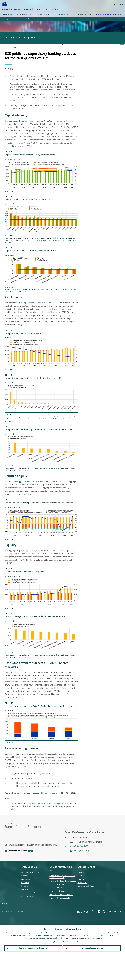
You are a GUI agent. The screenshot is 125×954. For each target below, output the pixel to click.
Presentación (7, 14)
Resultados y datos (64, 14)
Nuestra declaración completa (46, 942)
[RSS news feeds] (120, 911)
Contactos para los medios (32, 893)
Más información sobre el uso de (77, 942)
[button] (118, 4)
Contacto (25, 883)
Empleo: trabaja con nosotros (33, 872)
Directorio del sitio (9, 903)
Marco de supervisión (23, 14)
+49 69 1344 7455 (80, 846)
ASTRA (80, 876)
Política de (57, 884)
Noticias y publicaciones (83, 14)
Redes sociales (27, 896)
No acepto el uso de (92, 948)
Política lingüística (56, 888)
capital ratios (27, 121)
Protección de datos (57, 891)
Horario (24, 889)
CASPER (81, 879)
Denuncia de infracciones (88, 886)
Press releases (33, 19)
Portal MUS (82, 883)
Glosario (24, 876)
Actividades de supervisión (44, 14)
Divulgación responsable (59, 898)
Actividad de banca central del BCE (107, 14)
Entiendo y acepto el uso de (33, 948)
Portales (81, 872)
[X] (93, 911)
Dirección (25, 886)
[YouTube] (109, 911)
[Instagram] (104, 911)
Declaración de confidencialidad (62, 881)
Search (114, 4)
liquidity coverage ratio (31, 551)
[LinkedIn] (98, 911)
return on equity (29, 482)
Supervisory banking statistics (41, 804)
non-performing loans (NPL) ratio (36, 303)
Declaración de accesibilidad (61, 895)
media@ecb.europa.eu (83, 851)
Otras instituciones (29, 879)
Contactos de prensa (17, 851)
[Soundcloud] (115, 911)
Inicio (4, 19)
